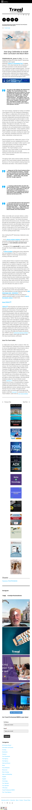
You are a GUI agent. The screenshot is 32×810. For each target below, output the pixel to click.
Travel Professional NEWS (8, 790)
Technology (5, 781)
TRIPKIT (9, 380)
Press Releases (6, 767)
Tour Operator (5, 783)
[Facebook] (2, 803)
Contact (21, 800)
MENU (6, 2)
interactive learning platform (21, 332)
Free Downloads (6, 756)
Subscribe (12, 800)
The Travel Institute (23, 393)
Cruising (4, 749)
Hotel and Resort (6, 763)
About (17, 800)
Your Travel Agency (6, 792)
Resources (4, 769)
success (14, 392)
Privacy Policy (27, 800)
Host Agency (5, 758)
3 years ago (7, 27)
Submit (6, 736)
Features (4, 754)
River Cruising (5, 772)
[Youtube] (12, 803)
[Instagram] (7, 803)
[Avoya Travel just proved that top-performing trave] (16, 696)
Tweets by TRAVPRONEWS (9, 581)
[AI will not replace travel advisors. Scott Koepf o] (16, 613)
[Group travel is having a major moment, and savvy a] (16, 640)
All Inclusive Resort (6, 745)
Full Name (6, 722)
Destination (5, 752)
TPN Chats (4, 787)
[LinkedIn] (10, 803)
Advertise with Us (5, 800)
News (3, 765)
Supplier (4, 776)
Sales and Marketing (7, 774)
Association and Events (7, 747)
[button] (2, 2)
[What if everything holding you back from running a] (16, 668)
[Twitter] (5, 802)
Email (5, 728)
